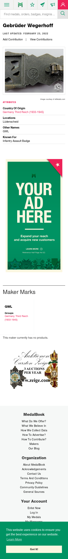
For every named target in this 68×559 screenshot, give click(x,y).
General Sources (34, 492)
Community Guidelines (34, 487)
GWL (8, 306)
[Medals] (20, 4)
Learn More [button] (14, 539)
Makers (34, 444)
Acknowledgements (34, 469)
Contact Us (34, 473)
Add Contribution (13, 39)
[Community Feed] (42, 5)
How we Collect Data (34, 430)
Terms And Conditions (34, 478)
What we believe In (34, 426)
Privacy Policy (33, 482)
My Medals (34, 517)
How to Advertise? (34, 435)
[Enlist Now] (63, 5)
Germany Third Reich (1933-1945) (23, 112)
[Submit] (63, 12)
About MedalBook (34, 464)
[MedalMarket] (53, 5)
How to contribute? (34, 439)
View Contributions (41, 39)
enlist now (34, 508)
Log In (34, 512)
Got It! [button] (34, 549)
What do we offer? (34, 421)
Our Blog (34, 448)
